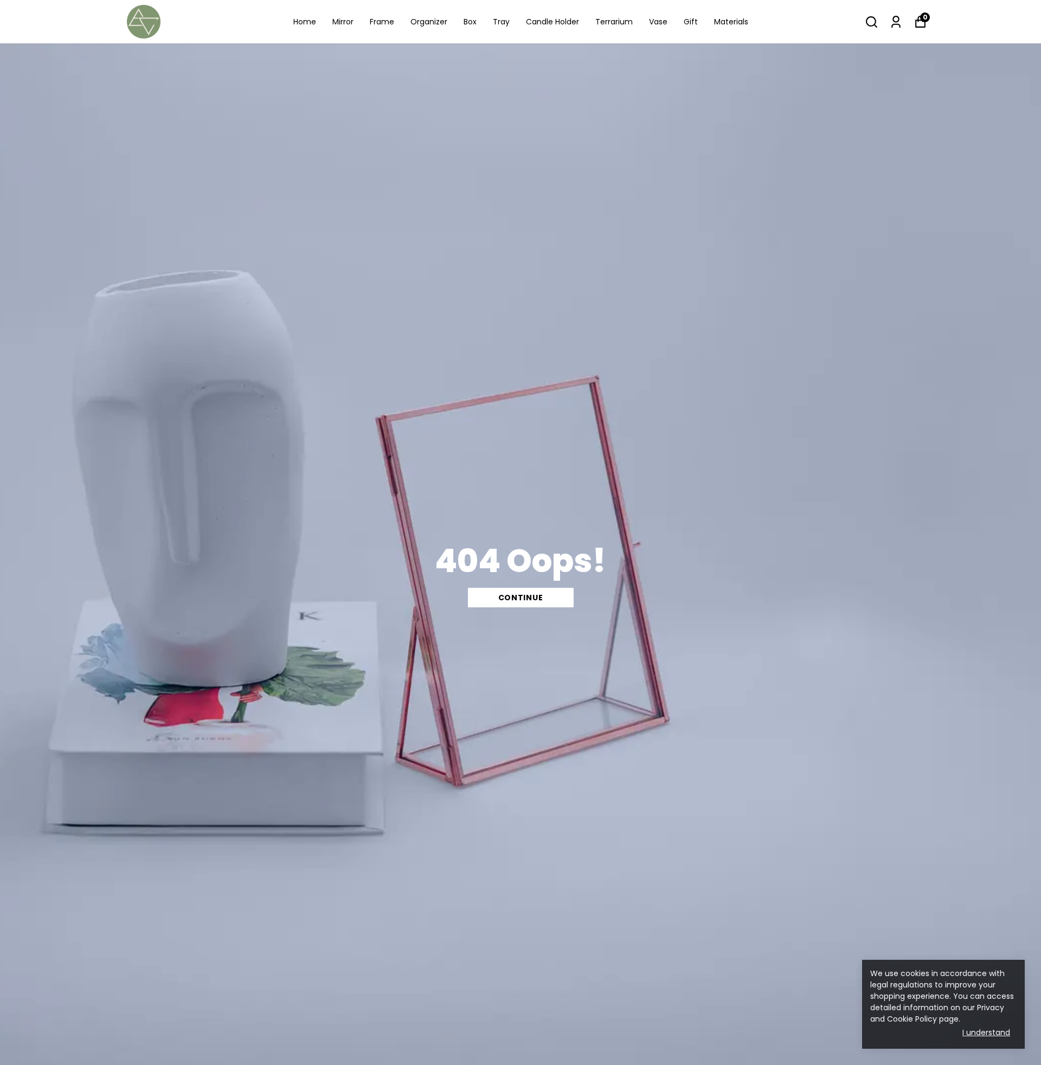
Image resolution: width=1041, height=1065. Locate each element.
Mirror (343, 21)
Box (470, 21)
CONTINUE (520, 597)
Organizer (428, 21)
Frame (382, 21)
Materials (731, 21)
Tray (501, 21)
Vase (658, 21)
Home (304, 21)
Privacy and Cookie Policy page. (937, 1013)
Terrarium (614, 21)
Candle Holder (552, 21)
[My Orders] (896, 22)
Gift (691, 21)
